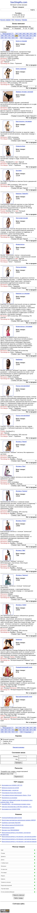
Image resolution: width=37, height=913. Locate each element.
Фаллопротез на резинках (9, 797)
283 (17, 33)
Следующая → (28, 38)
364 (21, 38)
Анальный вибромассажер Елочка (12, 817)
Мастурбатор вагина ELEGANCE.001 (12, 825)
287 (31, 33)
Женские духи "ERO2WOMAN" (10, 830)
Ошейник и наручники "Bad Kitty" (11, 822)
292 (13, 36)
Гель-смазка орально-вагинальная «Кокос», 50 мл (16, 795)
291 (9, 36)
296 (27, 36)
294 (20, 36)
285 (24, 33)
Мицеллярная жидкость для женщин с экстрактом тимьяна (19, 839)
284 (20, 33)
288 (35, 33)
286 (27, 33)
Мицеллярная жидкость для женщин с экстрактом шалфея (19, 836)
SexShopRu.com (18, 2)
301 (9, 38)
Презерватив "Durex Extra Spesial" (12, 793)
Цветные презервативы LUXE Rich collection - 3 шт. (17, 806)
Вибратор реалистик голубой (10, 788)
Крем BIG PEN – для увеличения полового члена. (16, 804)
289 (2, 36)
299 (2, 38)
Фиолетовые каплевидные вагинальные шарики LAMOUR (19, 820)
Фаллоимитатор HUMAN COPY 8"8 (12, 785)
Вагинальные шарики (8, 827)
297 (31, 36)
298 (34, 36)
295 (24, 36)
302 (13, 38)
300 (6, 38)
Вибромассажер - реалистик (10, 790)
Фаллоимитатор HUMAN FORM (11, 809)
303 (16, 38)
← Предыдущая (6, 33)
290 (6, 36)
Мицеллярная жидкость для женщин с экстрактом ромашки (19, 841)
